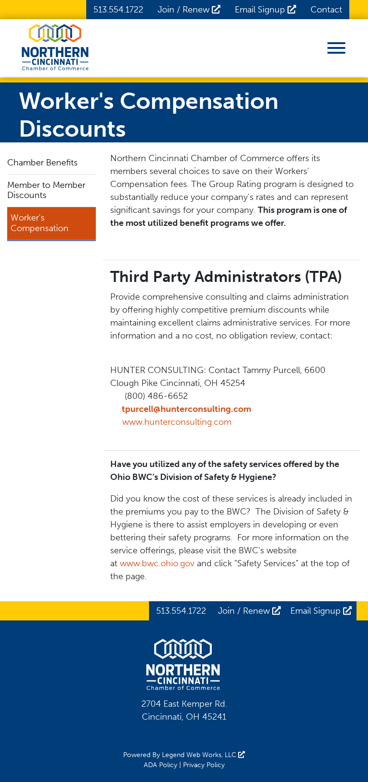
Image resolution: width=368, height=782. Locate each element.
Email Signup (261, 9)
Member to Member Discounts (46, 190)
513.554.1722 (118, 9)
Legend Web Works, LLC (200, 755)
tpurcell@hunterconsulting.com (186, 409)
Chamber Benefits (42, 162)
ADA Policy (160, 765)
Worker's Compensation (40, 222)
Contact (326, 9)
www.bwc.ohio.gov (157, 563)
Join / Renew (185, 9)
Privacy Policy (204, 765)
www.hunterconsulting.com (176, 422)
